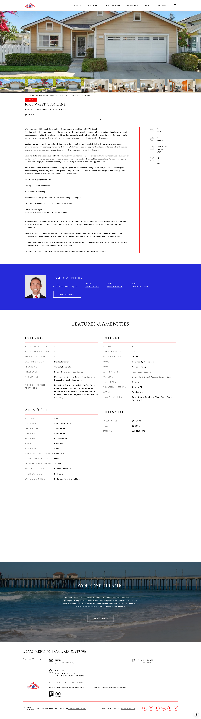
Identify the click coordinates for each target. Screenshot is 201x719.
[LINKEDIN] (157, 708)
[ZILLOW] (176, 708)
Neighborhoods (113, 5)
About (148, 5)
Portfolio (76, 5)
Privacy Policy (128, 708)
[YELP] (170, 708)
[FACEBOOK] (144, 708)
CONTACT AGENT (67, 294)
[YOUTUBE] (163, 708)
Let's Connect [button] (100, 618)
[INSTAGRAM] (151, 708)
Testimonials (132, 5)
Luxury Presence (77, 708)
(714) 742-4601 (92, 286)
